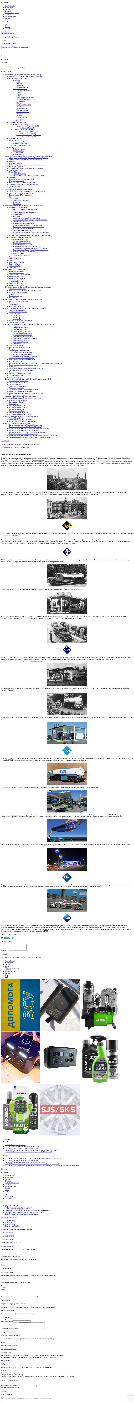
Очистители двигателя (20, 239)
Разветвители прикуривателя (22, 352)
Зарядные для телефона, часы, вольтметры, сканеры (26, 168)
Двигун (19, 92)
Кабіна (18, 94)
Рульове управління (23, 99)
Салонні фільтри (18, 152)
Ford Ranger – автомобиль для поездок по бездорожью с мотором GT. (32, 1150)
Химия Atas (12, 257)
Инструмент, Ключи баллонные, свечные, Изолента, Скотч (24, 299)
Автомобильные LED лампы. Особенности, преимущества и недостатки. (33, 1158)
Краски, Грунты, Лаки (16, 377)
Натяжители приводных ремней (23, 223)
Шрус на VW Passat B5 (28, 136)
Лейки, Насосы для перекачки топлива (22, 359)
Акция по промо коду (16, 1145)
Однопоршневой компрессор (22, 333)
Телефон (3, 1265)
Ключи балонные (14, 303)
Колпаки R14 (17, 315)
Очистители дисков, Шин (21, 241)
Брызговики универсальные (18, 312)
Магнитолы (12, 177)
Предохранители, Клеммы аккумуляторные (23, 182)
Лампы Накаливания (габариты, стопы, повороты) (26, 393)
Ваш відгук (4, 950)
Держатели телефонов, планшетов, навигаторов (25, 290)
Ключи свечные (14, 305)
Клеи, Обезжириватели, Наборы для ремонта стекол (30, 220)
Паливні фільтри (18, 154)
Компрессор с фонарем (20, 342)
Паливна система (22, 110)
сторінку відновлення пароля (46, 1357)
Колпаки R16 (17, 319)
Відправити (5, 954)
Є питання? (8, 28)
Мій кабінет (5, 32)
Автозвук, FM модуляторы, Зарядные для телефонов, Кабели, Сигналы (28, 156)
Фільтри (19, 113)
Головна (3, 444)
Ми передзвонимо (7, 1246)
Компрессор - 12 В (19, 343)
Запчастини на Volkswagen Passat (24, 129)
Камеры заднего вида (16, 170)
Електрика (20, 119)
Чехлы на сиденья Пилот (17, 405)
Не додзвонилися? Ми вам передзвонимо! (15, 47)
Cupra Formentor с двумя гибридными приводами (21, 1214)
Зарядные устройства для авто (19, 351)
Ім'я (2, 952)
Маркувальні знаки (22, 87)
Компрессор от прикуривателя (23, 336)
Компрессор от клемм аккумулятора (25, 338)
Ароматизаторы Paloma (16, 280)
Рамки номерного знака (17, 322)
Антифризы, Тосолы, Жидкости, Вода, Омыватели (26, 76)
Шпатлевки (16, 234)
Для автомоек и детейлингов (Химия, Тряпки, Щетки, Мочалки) (30, 236)
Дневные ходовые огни (16, 388)
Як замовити (9, 7)
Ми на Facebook (10, 1224)
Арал (125, 717)
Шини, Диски (17, 121)
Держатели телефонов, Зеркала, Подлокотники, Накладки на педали (28, 287)
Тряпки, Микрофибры (16, 418)
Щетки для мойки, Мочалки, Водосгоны (22, 421)
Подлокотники (14, 297)
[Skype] (10, 938)
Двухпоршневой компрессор (22, 335)
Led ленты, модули (15, 384)
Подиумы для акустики (16, 181)
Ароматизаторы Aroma (16, 273)
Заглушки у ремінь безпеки (18, 292)
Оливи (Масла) (14, 140)
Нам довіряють (10, 6)
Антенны (12, 161)
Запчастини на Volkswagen (17, 122)
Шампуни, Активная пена (21, 255)
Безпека (19, 83)
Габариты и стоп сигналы (17, 386)
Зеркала (11, 294)
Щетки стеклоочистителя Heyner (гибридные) (24, 430)
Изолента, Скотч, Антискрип (18, 301)
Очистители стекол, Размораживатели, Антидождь (30, 248)
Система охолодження (23, 105)
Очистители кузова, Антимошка (23, 244)
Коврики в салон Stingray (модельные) (21, 193)
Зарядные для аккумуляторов (22, 354)
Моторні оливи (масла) (20, 142)
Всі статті (4, 1169)
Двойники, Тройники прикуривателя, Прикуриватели (27, 165)
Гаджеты (15, 198)
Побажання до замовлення (10, 1328)
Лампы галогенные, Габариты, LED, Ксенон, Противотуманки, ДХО (28, 379)
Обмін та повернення (12, 13)
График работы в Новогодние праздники (22, 1146)
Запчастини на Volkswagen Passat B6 (28, 131)
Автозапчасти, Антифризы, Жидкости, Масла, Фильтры (23, 74)
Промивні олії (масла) (20, 144)
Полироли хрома (18, 253)
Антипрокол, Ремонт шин (21, 211)
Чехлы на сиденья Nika (16, 409)
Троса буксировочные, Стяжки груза (21, 370)
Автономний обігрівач (24, 90)
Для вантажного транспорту (18, 78)
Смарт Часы (17, 204)
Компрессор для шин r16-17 (22, 331)
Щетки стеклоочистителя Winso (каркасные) (23, 434)
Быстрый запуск (18, 214)
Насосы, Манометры (15, 361)
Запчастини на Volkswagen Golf (23, 124)
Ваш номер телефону (8, 1373)
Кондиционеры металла (21, 221)
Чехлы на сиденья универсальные (20, 414)
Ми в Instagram (10, 1221)
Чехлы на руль (13, 404)
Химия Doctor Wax (15, 259)
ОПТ (6, 22)
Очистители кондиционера (22, 243)
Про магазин (9, 1197)
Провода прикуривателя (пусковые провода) (24, 365)
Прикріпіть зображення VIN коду (12, 1375)
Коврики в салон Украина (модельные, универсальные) (27, 191)
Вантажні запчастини (20, 89)
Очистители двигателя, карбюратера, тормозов (28, 227)
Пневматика (20, 101)
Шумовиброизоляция (16, 188)
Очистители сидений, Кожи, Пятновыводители (28, 246)
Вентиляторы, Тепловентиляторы (20, 347)
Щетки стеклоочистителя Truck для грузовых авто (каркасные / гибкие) (33, 435)
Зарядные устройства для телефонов (25, 356)
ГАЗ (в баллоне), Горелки (17, 375)
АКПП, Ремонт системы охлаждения (25, 209)
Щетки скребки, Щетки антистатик (20, 420)
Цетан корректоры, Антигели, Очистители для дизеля (31, 232)
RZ (10, 197)
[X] (2, 938)
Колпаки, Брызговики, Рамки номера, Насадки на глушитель (25, 308)
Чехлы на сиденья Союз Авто (18, 407)
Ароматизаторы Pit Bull (16, 282)
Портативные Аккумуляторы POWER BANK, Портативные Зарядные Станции (35, 363)
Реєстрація (4, 1360)
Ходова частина (21, 117)
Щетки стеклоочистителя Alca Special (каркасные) (25, 425)
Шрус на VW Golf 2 (27, 128)
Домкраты (12, 349)
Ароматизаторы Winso (16, 285)
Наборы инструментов (16, 306)
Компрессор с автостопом (21, 340)
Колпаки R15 (17, 317)
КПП (18, 96)
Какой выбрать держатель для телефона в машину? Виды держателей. (32, 1164)
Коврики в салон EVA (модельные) (20, 195)
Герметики (16, 216)
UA (6, 25)
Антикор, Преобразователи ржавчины (25, 213)
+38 (2, 37)
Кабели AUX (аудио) (19, 174)
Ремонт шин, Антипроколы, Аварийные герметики (26, 368)
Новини (7, 18)
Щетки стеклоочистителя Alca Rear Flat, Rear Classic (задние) (29, 428)
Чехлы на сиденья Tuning (17, 411)
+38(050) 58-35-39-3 (7, 1236)
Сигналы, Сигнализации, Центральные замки (24, 184)
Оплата (7, 9)
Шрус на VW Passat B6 (28, 133)
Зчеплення (20, 106)
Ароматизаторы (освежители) (15, 269)
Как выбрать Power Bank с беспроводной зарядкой (25, 1162)
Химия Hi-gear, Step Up (16, 262)
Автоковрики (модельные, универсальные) (19, 190)
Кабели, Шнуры (14, 172)
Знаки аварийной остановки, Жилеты (21, 358)
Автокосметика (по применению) (20, 237)
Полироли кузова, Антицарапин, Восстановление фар (31, 250)
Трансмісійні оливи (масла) (22, 145)
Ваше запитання (6, 1297)
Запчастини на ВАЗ (15, 138)
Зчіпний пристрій (22, 108)
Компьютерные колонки (21, 200)
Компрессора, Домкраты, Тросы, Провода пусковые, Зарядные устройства (29, 324)
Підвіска (19, 103)
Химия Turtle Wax (15, 266)
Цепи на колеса (14, 372)
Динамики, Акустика (16, 167)
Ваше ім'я (4, 1371)
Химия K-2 (12, 260)
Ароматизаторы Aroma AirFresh (19, 274)
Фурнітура (20, 115)
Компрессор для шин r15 (21, 329)
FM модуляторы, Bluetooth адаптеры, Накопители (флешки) (28, 158)
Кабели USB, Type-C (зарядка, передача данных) (29, 175)
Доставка (8, 11)
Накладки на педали (15, 296)
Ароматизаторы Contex (16, 276)
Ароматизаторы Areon (16, 271)
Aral (73, 543)
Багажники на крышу (16, 345)
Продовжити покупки (8, 1349)
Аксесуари (16, 80)
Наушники (16, 202)
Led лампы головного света (18, 382)
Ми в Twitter (9, 1222)
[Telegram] (13, 938)
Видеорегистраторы (15, 163)
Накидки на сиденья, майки (18, 400)
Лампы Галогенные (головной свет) (21, 391)
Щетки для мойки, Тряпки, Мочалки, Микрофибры (22, 416)
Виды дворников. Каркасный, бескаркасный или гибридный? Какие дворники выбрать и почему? (42, 1165)
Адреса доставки (6, 1321)
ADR (18, 82)
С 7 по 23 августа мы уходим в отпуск (21, 1148)
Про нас (7, 27)
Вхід (9, 1360)
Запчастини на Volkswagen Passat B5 (28, 135)
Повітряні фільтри (19, 149)
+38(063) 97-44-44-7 (7, 1233)
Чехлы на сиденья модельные (18, 412)
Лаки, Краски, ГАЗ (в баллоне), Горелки (18, 374)
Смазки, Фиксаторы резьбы (22, 230)
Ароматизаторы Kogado (17, 278)
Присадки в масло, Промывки (23, 228)
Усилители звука (14, 186)
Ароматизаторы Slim (15, 283)
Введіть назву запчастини (9, 1385)
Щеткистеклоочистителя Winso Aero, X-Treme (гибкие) (27, 432)
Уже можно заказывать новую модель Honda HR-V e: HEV (28, 1152)
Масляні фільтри (18, 151)
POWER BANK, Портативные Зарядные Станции (25, 159)
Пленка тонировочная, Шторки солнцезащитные (21, 397)
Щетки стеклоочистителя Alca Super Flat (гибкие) (25, 427)
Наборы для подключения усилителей (21, 179)
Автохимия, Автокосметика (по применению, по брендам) (24, 205)
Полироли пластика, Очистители (24, 251)
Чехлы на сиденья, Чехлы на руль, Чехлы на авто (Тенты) (24, 398)
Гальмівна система (22, 112)
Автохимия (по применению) (18, 207)
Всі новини (4, 1155)
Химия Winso (13, 267)
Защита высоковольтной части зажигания (26, 218)
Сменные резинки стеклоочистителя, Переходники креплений (30, 437)
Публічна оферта (10, 16)
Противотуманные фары (17, 395)
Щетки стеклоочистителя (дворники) (17, 423)
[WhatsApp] (7, 938)
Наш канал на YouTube (12, 1226)
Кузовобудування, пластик (25, 98)
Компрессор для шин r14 (21, 328)
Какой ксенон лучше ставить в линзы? (21, 1160)
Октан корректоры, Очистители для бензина (27, 225)
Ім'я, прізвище (5, 1317)
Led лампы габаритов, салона (18, 381)
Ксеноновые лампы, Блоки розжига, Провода (24, 389)
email (2, 1290)
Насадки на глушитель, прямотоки (20, 320)
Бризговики (20, 85)
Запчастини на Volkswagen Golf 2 (27, 126)
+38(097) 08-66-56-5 (7, 1239)
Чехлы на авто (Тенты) (16, 402)
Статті (7, 20)
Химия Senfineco (14, 264)
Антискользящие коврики (17, 289)
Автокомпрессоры (15, 326)
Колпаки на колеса (15, 313)
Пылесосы (12, 366)
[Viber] (5, 938)
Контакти (8, 14)
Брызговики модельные (17, 310)
